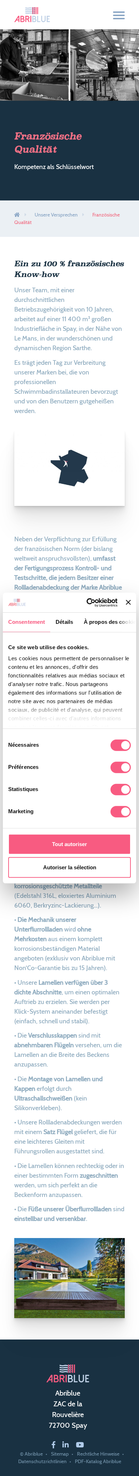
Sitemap (60, 1454)
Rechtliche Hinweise (98, 1454)
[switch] (120, 767)
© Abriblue (31, 1454)
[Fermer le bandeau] (128, 602)
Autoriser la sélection (69, 867)
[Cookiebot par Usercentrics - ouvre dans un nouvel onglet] (88, 602)
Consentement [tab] (26, 622)
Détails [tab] (64, 622)
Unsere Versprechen (56, 215)
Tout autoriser (69, 844)
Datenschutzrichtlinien (42, 1461)
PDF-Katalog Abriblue (98, 1461)
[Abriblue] (32, 14)
